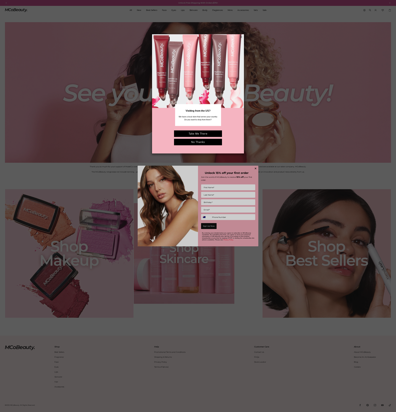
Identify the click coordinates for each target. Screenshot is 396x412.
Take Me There (198, 133)
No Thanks (198, 142)
